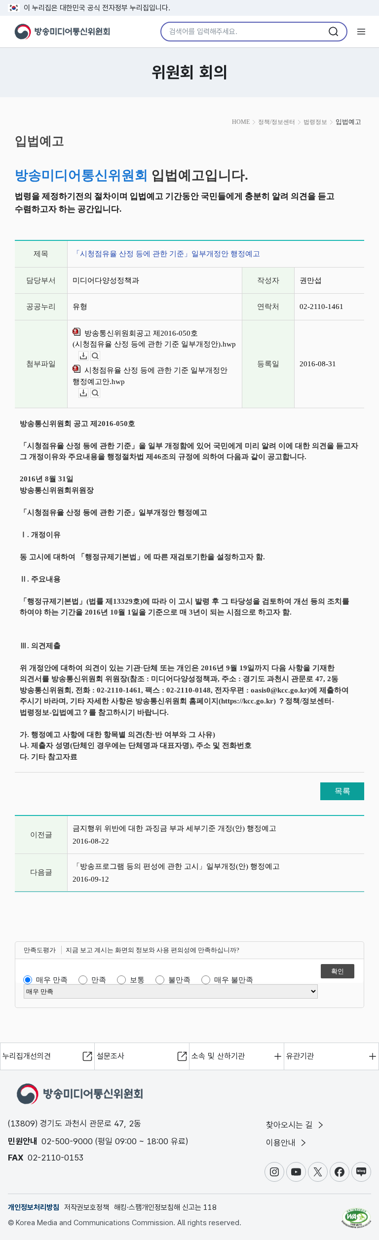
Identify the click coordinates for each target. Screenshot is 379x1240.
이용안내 (282, 1143)
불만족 (179, 980)
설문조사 (110, 1056)
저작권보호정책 (86, 1207)
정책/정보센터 (276, 121)
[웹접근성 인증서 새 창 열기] (356, 1214)
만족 (98, 980)
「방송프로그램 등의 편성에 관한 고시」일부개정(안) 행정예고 (176, 866)
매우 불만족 (233, 980)
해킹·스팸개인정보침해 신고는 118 (165, 1207)
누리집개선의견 (26, 1056)
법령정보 (315, 121)
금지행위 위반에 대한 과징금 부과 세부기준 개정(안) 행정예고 (174, 828)
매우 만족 (52, 980)
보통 (137, 980)
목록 (342, 791)
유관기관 (300, 1056)
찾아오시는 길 (290, 1125)
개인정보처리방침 (33, 1207)
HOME (241, 121)
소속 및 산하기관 (218, 1056)
